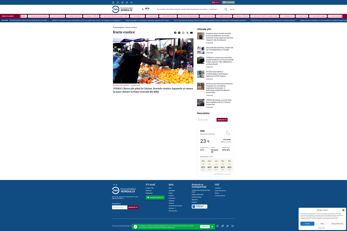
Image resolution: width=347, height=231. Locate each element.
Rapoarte (195, 199)
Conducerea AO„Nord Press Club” (201, 191)
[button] (343, 210)
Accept (307, 224)
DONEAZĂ (205, 226)
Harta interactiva (220, 190)
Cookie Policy (321, 227)
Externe (172, 9)
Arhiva (217, 193)
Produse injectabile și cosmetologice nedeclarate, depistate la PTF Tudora (129, 20)
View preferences (337, 224)
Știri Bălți (126, 85)
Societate (162, 9)
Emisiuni (205, 9)
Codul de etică (196, 197)
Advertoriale (213, 9)
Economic (177, 9)
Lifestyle (183, 9)
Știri (158, 9)
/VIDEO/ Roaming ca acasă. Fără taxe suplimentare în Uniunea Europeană (255, 20)
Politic (167, 9)
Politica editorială (197, 194)
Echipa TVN (149, 188)
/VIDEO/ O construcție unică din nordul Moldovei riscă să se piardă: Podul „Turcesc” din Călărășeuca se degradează (68, 20)
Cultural (189, 9)
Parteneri (149, 190)
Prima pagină (118, 27)
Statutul (194, 202)
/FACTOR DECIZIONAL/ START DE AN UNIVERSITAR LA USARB (219, 49)
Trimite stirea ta (220, 195)
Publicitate (149, 193)
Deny (322, 224)
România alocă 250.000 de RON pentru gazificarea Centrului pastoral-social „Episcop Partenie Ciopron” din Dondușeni (219, 36)
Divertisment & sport (196, 9)
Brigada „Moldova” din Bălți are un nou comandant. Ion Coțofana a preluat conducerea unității (309, 20)
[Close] (212, 226)
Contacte (218, 188)
